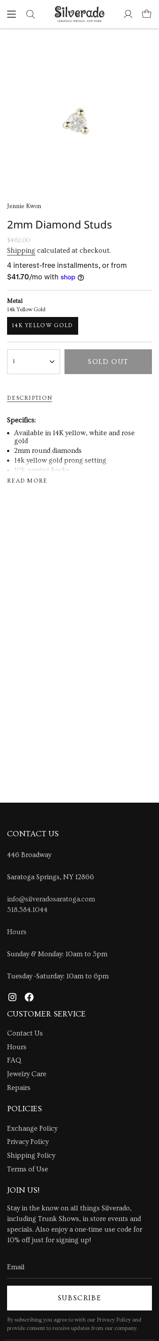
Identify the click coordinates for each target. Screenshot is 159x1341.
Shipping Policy (31, 1155)
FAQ (14, 1060)
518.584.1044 (27, 910)
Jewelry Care (26, 1074)
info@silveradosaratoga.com (51, 899)
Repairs (18, 1088)
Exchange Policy (32, 1128)
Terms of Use (27, 1169)
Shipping (21, 251)
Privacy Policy (28, 1142)
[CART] (146, 14)
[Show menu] (11, 14)
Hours (16, 932)
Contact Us (25, 1033)
